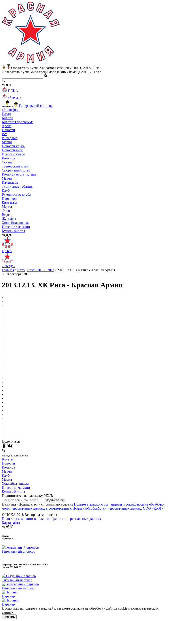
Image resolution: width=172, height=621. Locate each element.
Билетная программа (17, 122)
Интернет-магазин (16, 487)
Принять (9, 617)
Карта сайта (11, 523)
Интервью (9, 138)
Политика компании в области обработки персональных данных (51, 519)
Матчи (7, 142)
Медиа (7, 479)
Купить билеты (13, 491)
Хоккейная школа (15, 483)
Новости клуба (13, 146)
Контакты (9, 202)
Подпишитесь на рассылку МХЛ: (27, 495)
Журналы (9, 219)
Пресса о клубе (13, 154)
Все (4, 134)
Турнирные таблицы (17, 186)
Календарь (10, 182)
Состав (7, 162)
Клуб (6, 475)
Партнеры (9, 198)
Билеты (7, 459)
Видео (6, 215)
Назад (6, 114)
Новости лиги (12, 150)
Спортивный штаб (16, 170)
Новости (8, 463)
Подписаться (55, 500)
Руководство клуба (16, 194)
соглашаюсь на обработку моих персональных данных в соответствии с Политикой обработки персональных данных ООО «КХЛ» (83, 506)
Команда (8, 467)
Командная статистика (19, 174)
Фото (6, 211)
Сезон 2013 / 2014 (40, 270)
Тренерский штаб (15, 166)
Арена (6, 126)
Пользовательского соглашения (98, 504)
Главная (8, 270)
